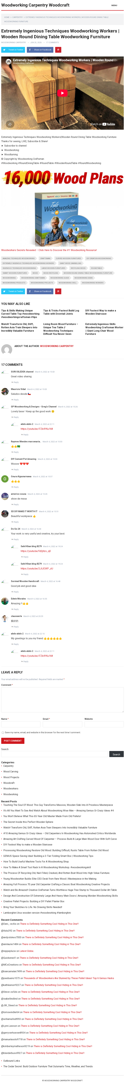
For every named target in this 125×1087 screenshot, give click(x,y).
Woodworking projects (42, 283)
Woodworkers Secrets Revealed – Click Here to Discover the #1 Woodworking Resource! (49, 250)
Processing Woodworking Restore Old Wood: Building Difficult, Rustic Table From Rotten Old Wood (56, 850)
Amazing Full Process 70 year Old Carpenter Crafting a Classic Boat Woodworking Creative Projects (56, 884)
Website (89, 719)
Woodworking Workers (93, 283)
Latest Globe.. (27, 951)
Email (46, 719)
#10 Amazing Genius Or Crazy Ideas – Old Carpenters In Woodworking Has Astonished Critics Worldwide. (59, 833)
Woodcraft (8, 783)
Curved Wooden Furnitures (68, 258)
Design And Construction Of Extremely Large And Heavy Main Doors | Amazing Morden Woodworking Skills (60, 895)
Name (5, 719)
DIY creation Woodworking (99, 258)
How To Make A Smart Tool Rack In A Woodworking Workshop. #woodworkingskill (47, 867)
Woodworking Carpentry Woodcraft (35, 5)
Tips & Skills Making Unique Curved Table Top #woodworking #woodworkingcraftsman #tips (20, 314)
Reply (16, 382)
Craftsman (45, 258)
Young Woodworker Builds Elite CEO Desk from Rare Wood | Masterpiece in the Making (49, 878)
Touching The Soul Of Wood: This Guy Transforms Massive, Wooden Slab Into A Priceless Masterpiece (58, 805)
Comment (7, 685)
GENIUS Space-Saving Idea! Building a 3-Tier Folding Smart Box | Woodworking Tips (48, 856)
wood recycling (50, 273)
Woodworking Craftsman (33, 278)
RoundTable (96, 268)
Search (5, 749)
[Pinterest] (58, 50)
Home (6, 17)
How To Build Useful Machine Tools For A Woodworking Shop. (36, 861)
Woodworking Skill (68, 283)
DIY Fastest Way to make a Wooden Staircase (27, 844)
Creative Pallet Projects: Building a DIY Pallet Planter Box (33, 901)
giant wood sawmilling (70, 263)
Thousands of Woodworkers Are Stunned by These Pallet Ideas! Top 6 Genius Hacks (69, 978)
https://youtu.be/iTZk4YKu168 (37, 428)
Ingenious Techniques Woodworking (19, 268)
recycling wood (78, 268)
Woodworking (9, 278)
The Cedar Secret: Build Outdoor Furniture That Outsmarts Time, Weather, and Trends (48, 1066)
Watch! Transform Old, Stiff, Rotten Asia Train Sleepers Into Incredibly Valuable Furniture (19, 327)
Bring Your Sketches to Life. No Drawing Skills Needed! (32, 907)
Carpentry (17, 17)
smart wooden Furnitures (15, 273)
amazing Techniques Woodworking (19, 258)
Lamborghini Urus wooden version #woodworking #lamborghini (37, 912)
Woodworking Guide (59, 278)
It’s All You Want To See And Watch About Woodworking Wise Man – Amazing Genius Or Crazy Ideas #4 (58, 810)
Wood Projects (11, 777)
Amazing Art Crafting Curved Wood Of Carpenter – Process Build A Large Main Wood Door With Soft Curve (60, 839)
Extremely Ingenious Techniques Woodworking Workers (28, 263)
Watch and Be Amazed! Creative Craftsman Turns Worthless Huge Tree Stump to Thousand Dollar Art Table (60, 890)
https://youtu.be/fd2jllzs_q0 (36, 551)
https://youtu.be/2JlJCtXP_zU (37, 568)
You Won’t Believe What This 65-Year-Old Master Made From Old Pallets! (42, 816)
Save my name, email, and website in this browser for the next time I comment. (43, 732)
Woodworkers (10, 788)
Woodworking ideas (84, 278)
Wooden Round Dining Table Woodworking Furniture (88, 273)
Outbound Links (11, 1060)
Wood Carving (10, 771)
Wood (35, 273)
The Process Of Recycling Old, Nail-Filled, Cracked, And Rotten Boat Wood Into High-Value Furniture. (56, 873)
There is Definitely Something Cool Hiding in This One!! (49, 923)
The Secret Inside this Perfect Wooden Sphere (28, 822)
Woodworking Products (14, 283)
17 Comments (52, 42)
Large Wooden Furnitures (53, 268)
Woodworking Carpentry (13, 42)
